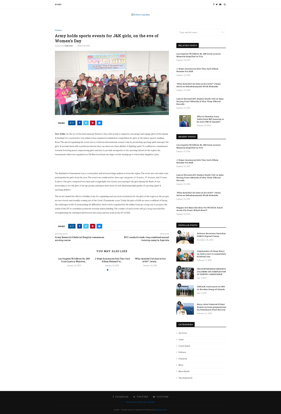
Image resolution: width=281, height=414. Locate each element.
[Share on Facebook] (79, 123)
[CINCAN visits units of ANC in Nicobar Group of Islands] (185, 291)
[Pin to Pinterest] (92, 123)
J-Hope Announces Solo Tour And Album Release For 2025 (197, 70)
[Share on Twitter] (86, 123)
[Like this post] (73, 123)
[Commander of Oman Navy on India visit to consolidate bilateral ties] (185, 255)
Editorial (69, 45)
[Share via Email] (99, 123)
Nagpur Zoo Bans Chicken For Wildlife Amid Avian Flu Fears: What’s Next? (199, 209)
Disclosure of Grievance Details (140, 402)
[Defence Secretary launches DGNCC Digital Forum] (185, 238)
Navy (181, 364)
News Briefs (184, 371)
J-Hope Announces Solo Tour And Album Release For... (112, 260)
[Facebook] (213, 4)
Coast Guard (184, 345)
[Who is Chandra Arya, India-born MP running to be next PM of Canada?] (185, 121)
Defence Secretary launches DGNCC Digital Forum (211, 234)
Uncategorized (185, 377)
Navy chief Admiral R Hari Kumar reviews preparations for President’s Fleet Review (211, 307)
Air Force (183, 333)
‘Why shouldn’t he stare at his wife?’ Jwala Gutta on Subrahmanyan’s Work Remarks (198, 85)
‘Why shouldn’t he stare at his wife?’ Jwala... (150, 260)
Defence (58, 30)
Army (181, 339)
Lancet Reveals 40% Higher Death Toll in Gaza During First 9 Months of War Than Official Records (199, 101)
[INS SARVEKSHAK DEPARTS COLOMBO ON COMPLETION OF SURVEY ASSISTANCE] (185, 273)
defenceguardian (161, 410)
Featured (183, 358)
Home (58, 4)
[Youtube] (220, 4)
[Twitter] (217, 4)
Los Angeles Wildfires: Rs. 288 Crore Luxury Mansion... (74, 260)
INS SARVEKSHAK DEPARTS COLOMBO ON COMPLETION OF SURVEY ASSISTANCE (211, 271)
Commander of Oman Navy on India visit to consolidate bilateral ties (211, 254)
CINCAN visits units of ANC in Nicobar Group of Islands (211, 288)
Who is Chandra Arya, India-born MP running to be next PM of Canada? (210, 119)
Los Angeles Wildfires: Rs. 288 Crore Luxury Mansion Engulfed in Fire (198, 55)
